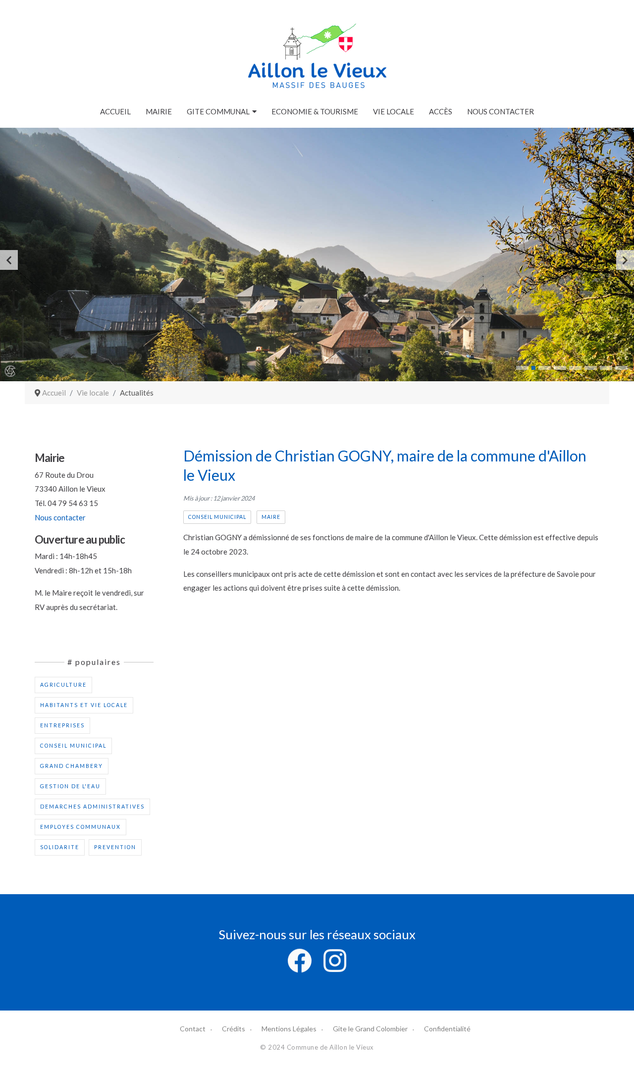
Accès (440, 111)
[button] (522, 368)
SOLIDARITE (59, 847)
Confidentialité (447, 1028)
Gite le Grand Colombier (370, 1028)
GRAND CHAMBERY (71, 766)
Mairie (159, 111)
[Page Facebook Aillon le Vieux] (299, 959)
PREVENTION (115, 847)
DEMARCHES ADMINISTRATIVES (92, 807)
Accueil (115, 111)
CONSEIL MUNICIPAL (73, 746)
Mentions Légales (289, 1028)
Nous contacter (500, 111)
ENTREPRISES (62, 725)
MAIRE (271, 517)
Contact (193, 1028)
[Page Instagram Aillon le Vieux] (334, 959)
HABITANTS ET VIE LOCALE (84, 705)
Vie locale (393, 111)
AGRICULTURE (63, 685)
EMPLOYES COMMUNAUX (80, 827)
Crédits (233, 1028)
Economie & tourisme (314, 111)
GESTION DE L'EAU (70, 786)
